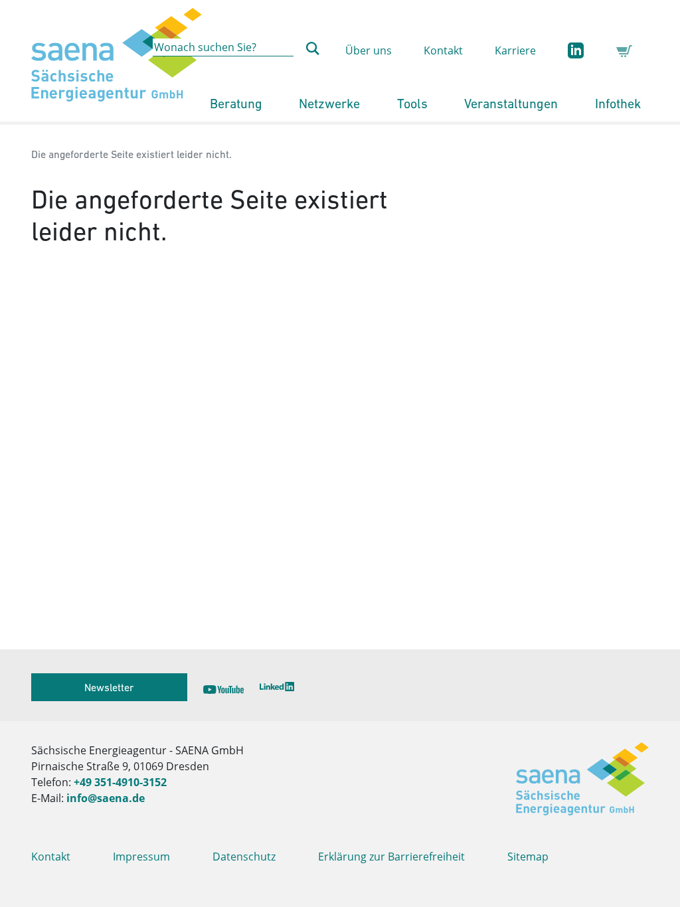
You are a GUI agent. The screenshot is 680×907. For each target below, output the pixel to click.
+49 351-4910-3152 (120, 782)
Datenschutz (244, 856)
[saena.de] (116, 61)
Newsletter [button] (109, 687)
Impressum (141, 856)
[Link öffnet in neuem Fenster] (223, 687)
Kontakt (443, 50)
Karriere (515, 50)
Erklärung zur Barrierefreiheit (391, 856)
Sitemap (528, 856)
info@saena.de (105, 798)
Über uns (368, 50)
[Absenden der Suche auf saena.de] (312, 48)
